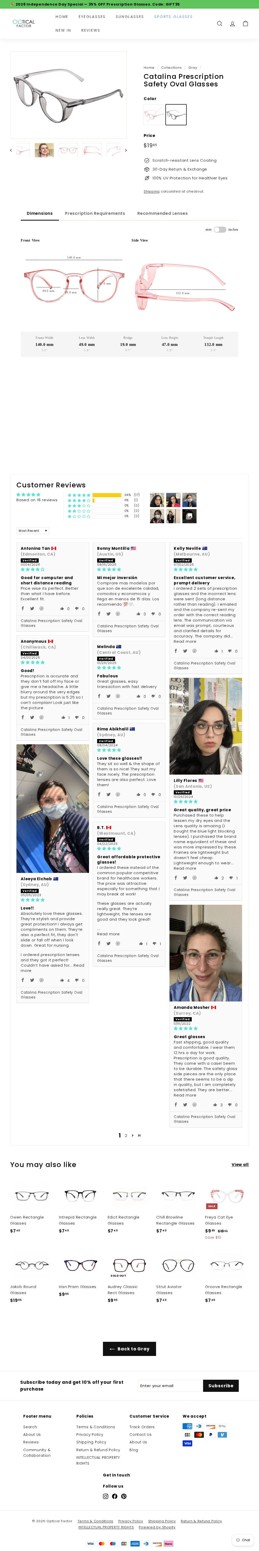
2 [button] (126, 1135)
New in (63, 30)
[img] (53, 569)
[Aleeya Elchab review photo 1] (52, 808)
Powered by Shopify (157, 1527)
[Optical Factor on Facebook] (114, 1496)
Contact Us (141, 1434)
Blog (134, 1449)
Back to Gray (133, 1349)
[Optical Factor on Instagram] (105, 1496)
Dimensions (40, 213)
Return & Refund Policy (98, 1449)
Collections (171, 67)
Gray (192, 67)
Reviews (90, 30)
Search (30, 1426)
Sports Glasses (173, 16)
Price (149, 135)
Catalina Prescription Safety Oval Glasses (51, 623)
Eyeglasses (92, 16)
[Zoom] (68, 95)
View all (240, 1164)
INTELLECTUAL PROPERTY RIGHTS (98, 1460)
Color (150, 99)
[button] (79, 495)
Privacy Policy (89, 1434)
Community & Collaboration (37, 1452)
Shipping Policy (91, 1442)
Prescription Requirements (95, 213)
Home (62, 16)
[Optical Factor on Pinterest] (123, 1496)
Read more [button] (185, 641)
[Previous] (13, 150)
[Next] (123, 150)
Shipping (152, 191)
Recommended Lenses (162, 213)
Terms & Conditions (95, 1426)
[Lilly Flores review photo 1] (205, 726)
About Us (32, 1434)
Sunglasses (130, 16)
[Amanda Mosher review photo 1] (205, 953)
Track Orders (142, 1426)
